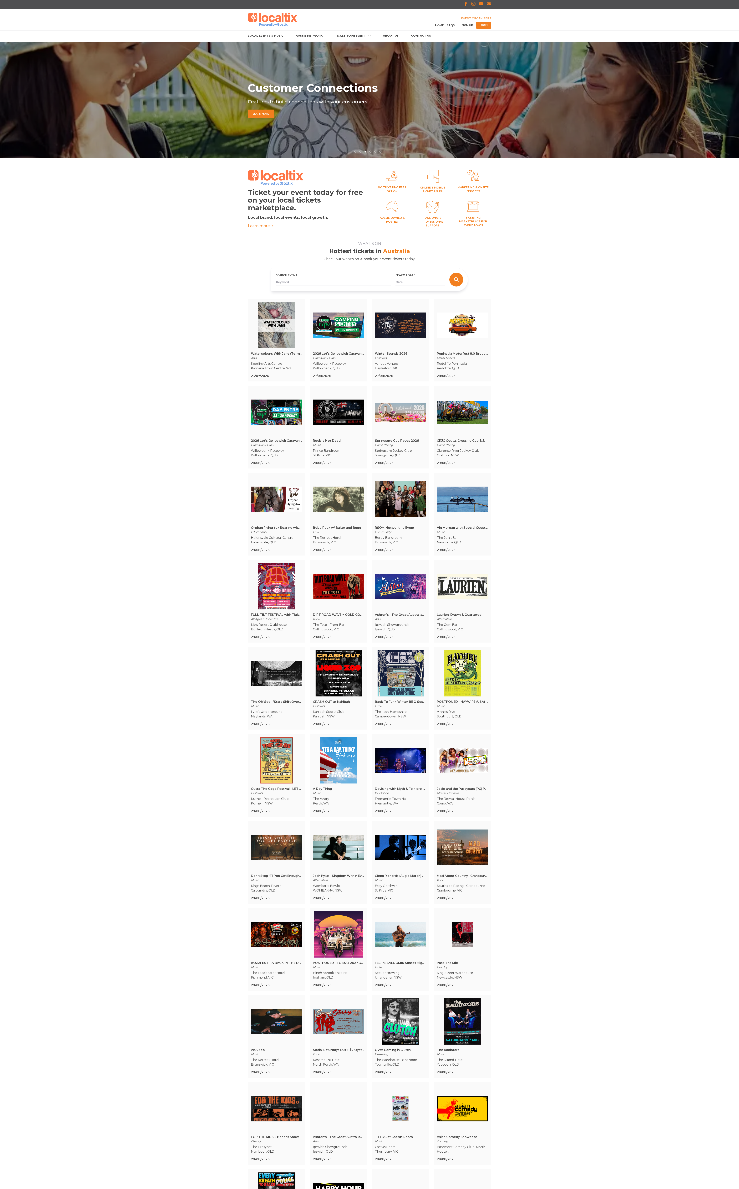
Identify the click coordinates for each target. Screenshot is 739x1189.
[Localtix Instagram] (473, 4)
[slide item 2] (360, 152)
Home (439, 25)
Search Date (405, 275)
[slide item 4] (370, 152)
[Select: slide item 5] (375, 152)
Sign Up (467, 25)
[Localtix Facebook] (465, 4)
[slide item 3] (365, 152)
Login (484, 25)
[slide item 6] (380, 152)
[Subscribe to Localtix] (489, 4)
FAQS (451, 25)
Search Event (286, 275)
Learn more (261, 226)
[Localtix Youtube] (481, 4)
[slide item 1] (355, 152)
